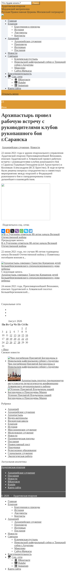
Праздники (14, 447)
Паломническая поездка (21, 438)
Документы (20, 32)
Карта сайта (14, 88)
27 (15, 342)
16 (26, 335)
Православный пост (19, 444)
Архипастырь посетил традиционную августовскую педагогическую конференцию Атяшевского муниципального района (36, 383)
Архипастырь (15, 415)
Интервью (20, 47)
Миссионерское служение (22, 429)
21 (19, 338)
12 (11, 335)
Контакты (19, 35)
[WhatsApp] (21, 231)
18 (7, 338)
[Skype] (26, 231)
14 (19, 335)
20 (15, 338)
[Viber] (17, 231)
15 (22, 335)
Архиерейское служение (27, 41)
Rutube (11, 484)
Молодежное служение (21, 432)
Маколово (19, 67)
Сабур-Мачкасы (23, 70)
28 (19, 342)
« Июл (4, 349)
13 (15, 335)
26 (11, 342)
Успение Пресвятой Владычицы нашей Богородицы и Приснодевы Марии (29, 396)
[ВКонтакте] (3, 231)
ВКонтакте (14, 481)
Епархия (12, 23)
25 (7, 342)
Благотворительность (20, 73)
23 (26, 338)
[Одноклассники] (8, 231)
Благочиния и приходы (27, 26)
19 (11, 338)
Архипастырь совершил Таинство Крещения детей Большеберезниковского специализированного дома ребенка (30, 277)
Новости (12, 53)
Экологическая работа (20, 456)
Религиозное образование (22, 450)
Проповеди (20, 44)
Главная (12, 20)
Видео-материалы (18, 418)
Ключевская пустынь (26, 59)
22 (22, 338)
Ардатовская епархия (13, 467)
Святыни (13, 56)
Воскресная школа (18, 421)
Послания (19, 50)
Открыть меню (10, 93)
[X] (12, 231)
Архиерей (13, 38)
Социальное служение (20, 453)
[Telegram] (31, 231)
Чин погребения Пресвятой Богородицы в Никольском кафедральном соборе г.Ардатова (33, 365)
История (19, 29)
